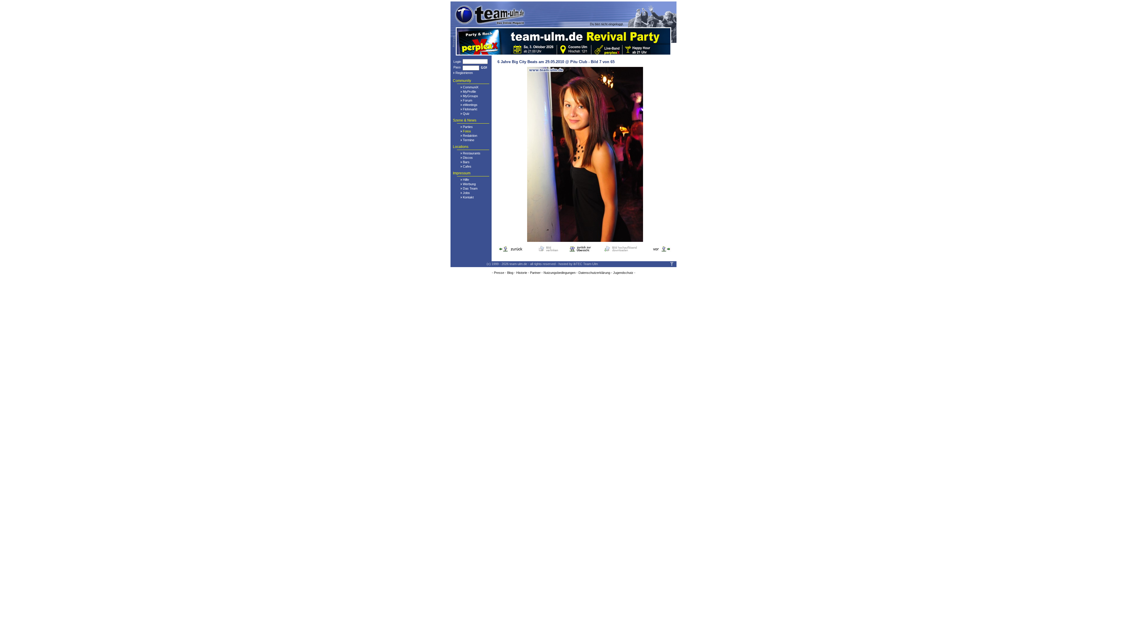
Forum (467, 100)
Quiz (466, 113)
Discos (468, 157)
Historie (521, 272)
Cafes (467, 166)
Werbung (469, 184)
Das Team (470, 188)
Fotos (467, 131)
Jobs (466, 193)
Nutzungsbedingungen (560, 272)
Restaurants (471, 153)
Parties (468, 127)
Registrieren (464, 73)
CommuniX (470, 87)
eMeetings (470, 105)
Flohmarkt (470, 109)
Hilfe (466, 179)
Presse (499, 272)
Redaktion (470, 135)
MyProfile (469, 91)
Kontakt (468, 197)
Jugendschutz (623, 272)
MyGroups (470, 96)
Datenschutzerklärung (594, 272)
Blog (510, 272)
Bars (466, 162)
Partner (535, 272)
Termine (468, 140)
